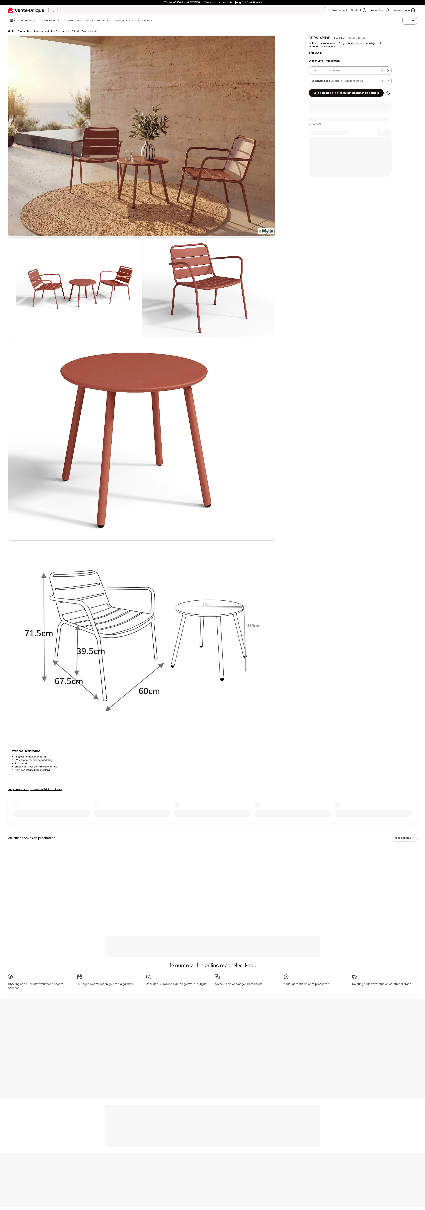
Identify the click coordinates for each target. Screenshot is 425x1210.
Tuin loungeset (89, 31)
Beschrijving (316, 60)
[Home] (9, 31)
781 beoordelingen (357, 38)
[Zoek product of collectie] (52, 10)
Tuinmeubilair (25, 31)
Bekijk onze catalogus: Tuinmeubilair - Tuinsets (35, 789)
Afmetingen (333, 60)
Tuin (14, 31)
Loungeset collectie (44, 31)
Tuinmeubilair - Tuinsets (68, 31)
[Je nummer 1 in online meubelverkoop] (26, 10)
